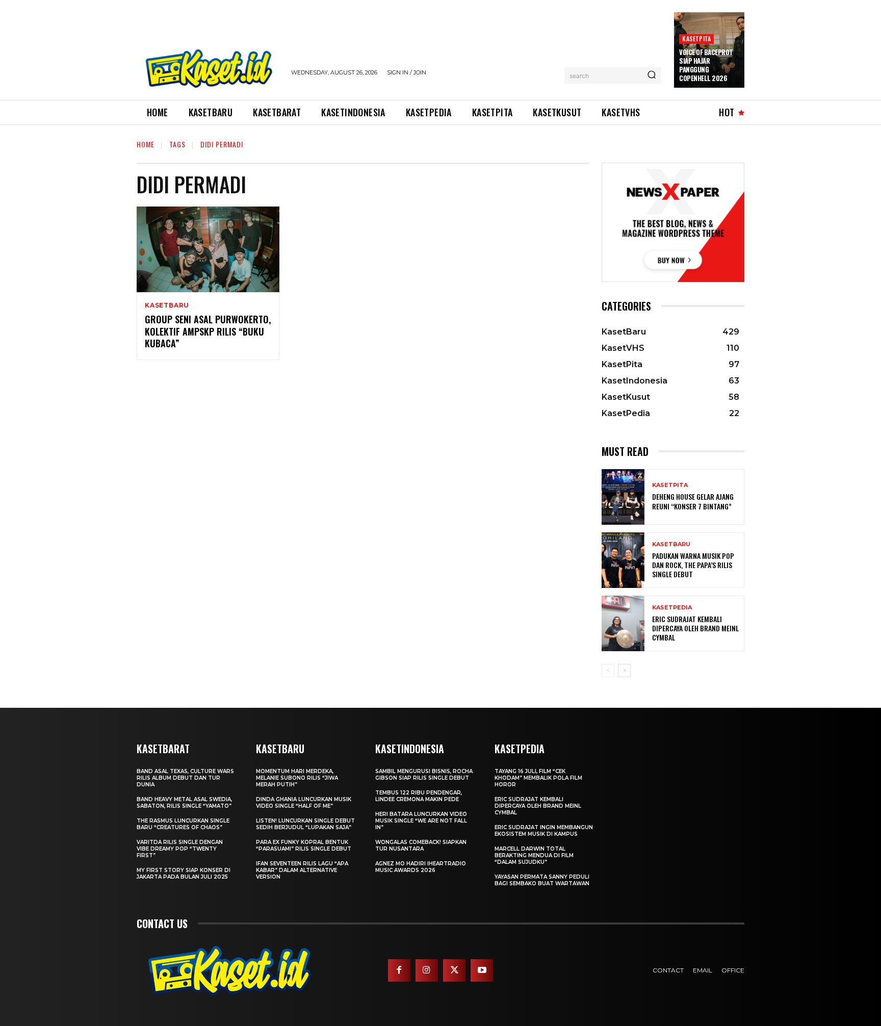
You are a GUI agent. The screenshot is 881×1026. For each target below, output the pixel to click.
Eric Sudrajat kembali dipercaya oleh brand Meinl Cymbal (695, 628)
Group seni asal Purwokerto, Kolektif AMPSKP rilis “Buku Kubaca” (208, 331)
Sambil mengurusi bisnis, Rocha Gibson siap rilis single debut (424, 774)
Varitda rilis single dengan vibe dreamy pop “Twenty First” (180, 849)
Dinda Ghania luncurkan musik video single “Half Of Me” (303, 802)
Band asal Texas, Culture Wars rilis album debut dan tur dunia (185, 778)
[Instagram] (427, 970)
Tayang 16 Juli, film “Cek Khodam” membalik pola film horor (538, 778)
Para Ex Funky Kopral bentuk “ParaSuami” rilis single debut (303, 845)
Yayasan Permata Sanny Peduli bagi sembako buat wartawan (542, 880)
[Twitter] (454, 970)
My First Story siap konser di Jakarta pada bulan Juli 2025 (183, 873)
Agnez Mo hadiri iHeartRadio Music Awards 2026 (420, 867)
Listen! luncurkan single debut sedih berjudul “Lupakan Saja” (305, 824)
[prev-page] (608, 670)
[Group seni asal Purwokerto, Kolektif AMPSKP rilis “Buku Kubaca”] (208, 249)
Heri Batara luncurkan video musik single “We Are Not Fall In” (421, 821)
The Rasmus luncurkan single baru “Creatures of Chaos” (183, 824)
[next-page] (624, 670)
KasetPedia (672, 607)
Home (145, 144)
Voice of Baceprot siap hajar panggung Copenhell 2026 (706, 65)
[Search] (651, 75)
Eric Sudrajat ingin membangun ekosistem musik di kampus (544, 830)
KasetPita (696, 38)
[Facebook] (399, 970)
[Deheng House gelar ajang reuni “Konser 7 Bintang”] (623, 497)
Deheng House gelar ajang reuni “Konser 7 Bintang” (693, 501)
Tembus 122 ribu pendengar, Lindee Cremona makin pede (418, 796)
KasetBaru (167, 305)
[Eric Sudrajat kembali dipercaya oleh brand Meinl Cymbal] (623, 623)
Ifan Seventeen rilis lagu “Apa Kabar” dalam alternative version (302, 870)
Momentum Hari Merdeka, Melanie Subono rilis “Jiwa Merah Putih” (297, 778)
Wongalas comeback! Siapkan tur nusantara (421, 845)
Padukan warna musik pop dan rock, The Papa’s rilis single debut (693, 564)
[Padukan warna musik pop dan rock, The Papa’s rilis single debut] (623, 560)
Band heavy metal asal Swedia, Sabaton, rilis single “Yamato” (184, 802)
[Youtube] (482, 970)
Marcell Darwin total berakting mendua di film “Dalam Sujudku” (534, 855)
